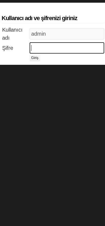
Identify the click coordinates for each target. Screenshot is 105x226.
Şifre (7, 48)
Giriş (34, 58)
